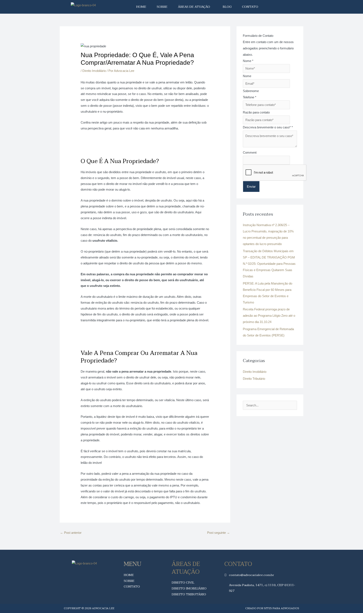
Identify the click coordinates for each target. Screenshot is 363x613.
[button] (195, 7)
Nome (248, 61)
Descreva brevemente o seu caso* (268, 127)
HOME (141, 6)
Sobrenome (251, 91)
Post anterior (71, 532)
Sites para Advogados (281, 608)
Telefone (249, 97)
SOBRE (162, 6)
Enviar (251, 186)
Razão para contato (256, 112)
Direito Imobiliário (94, 71)
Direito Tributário (254, 378)
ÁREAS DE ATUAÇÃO (194, 6)
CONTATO (250, 6)
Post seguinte (218, 532)
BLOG (227, 6)
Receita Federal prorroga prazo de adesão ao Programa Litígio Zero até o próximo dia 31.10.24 (269, 315)
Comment (249, 152)
